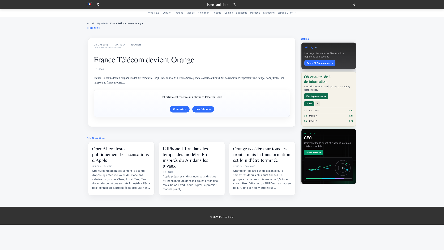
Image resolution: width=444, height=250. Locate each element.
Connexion (179, 109)
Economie (241, 12)
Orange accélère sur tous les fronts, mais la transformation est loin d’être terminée (261, 154)
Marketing (269, 12)
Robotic (217, 12)
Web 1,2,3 (153, 12)
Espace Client (285, 12)
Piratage (178, 12)
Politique (255, 12)
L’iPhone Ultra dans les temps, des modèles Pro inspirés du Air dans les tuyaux (185, 157)
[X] (98, 4)
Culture (167, 12)
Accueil (90, 23)
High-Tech (203, 12)
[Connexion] (354, 4)
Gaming (228, 12)
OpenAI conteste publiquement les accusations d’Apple (120, 154)
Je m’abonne (203, 109)
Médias (191, 12)
